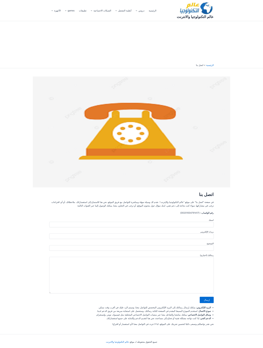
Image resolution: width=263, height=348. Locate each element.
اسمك (211, 220)
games (71, 10)
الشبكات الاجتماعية (102, 10)
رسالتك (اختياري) (207, 255)
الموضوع (210, 243)
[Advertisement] (131, 43)
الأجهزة (57, 10)
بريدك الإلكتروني (207, 232)
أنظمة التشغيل (124, 10)
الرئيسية (152, 10)
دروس (141, 10)
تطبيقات (82, 10)
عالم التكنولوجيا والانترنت (195, 17)
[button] (137, 10)
